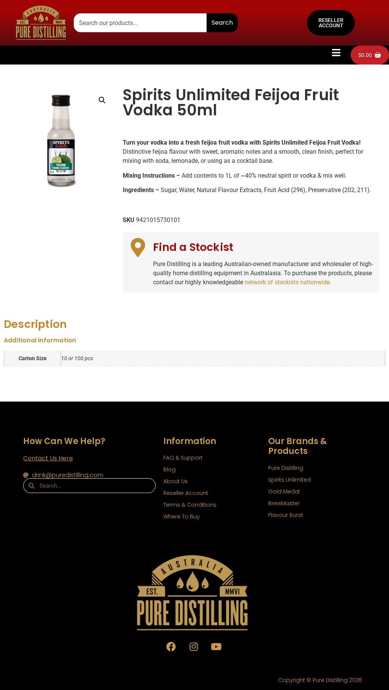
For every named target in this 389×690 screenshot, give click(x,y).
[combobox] (140, 22)
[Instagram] (193, 646)
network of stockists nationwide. (288, 282)
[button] (336, 53)
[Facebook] (171, 646)
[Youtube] (216, 646)
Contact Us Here (48, 458)
